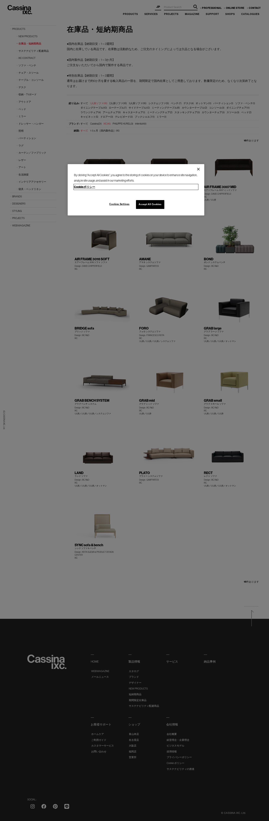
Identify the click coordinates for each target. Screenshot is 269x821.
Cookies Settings (119, 204)
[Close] (198, 169)
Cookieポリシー (84, 187)
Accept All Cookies (150, 204)
